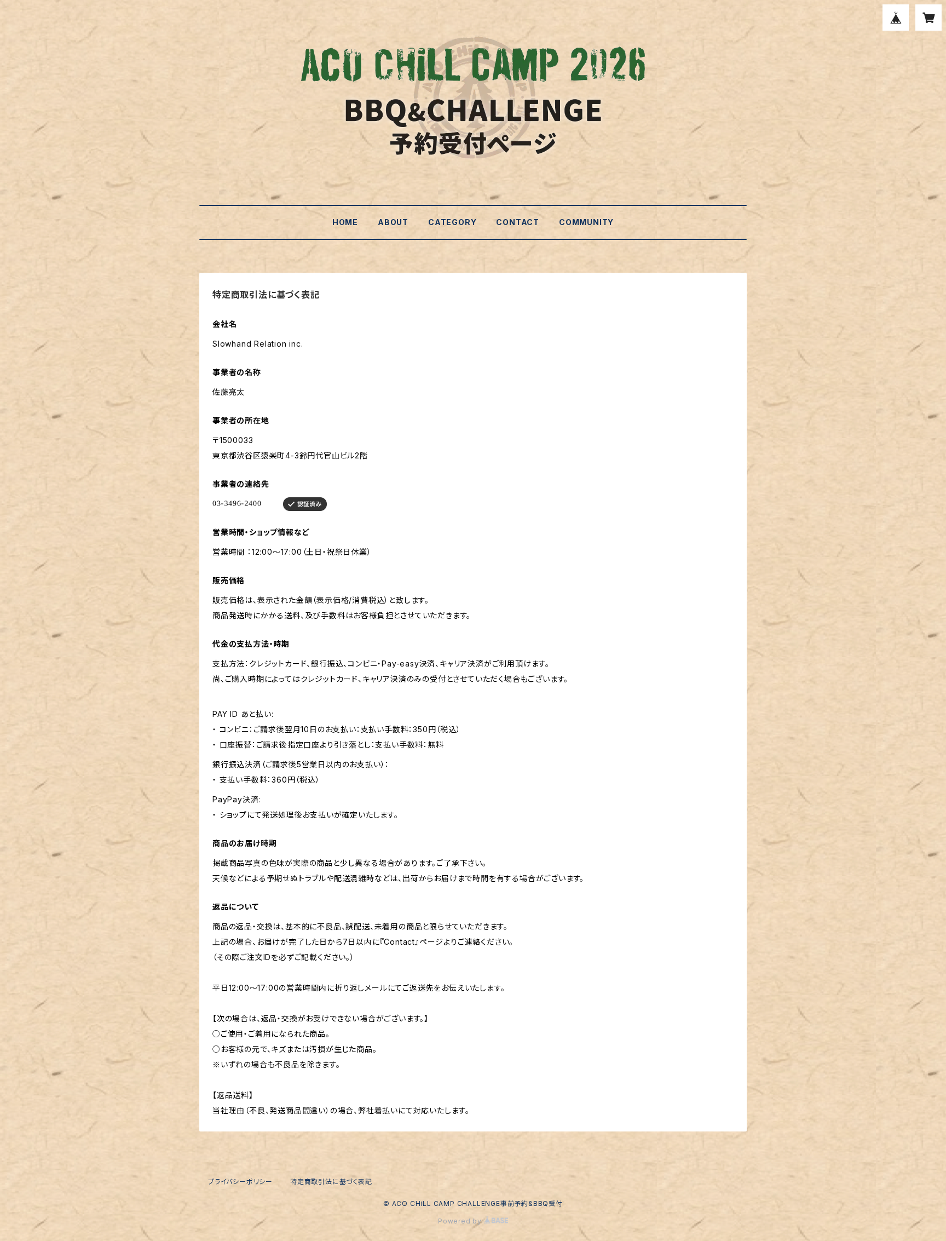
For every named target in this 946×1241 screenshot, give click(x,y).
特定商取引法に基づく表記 (331, 1181)
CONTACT (517, 222)
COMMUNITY (586, 222)
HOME (345, 222)
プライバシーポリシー (240, 1181)
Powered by (461, 1221)
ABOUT (393, 222)
